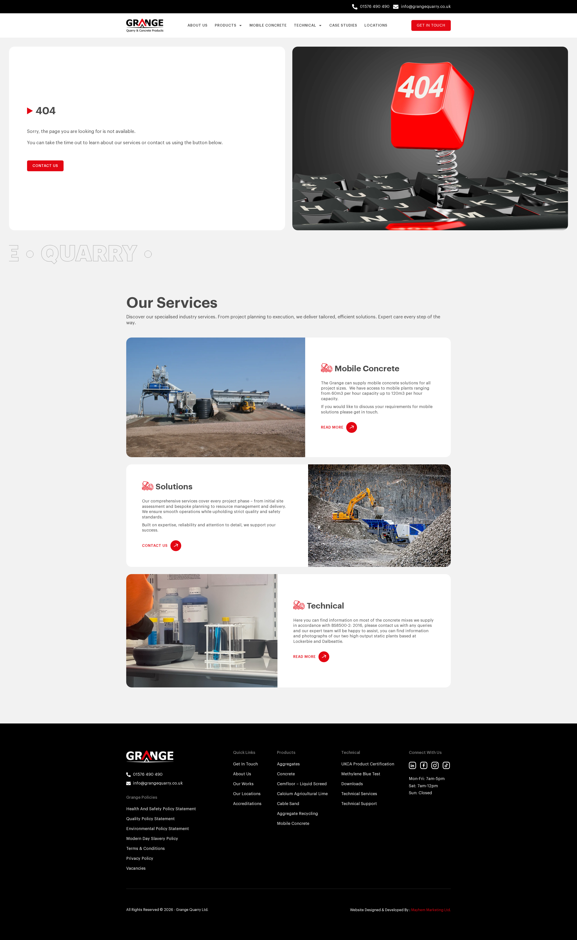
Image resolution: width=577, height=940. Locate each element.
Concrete (286, 774)
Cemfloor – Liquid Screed (302, 784)
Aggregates (288, 764)
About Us (198, 25)
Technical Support (359, 804)
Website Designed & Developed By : (400, 910)
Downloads (352, 784)
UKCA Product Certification (367, 764)
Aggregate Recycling (297, 814)
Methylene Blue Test (360, 774)
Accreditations (247, 804)
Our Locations (247, 794)
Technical (305, 25)
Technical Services (359, 794)
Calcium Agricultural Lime (302, 794)
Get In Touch (245, 764)
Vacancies (136, 868)
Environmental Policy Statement (157, 829)
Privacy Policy (139, 858)
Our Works (243, 784)
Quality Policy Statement (150, 819)
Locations (375, 25)
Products (225, 25)
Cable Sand (288, 804)
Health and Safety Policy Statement (161, 809)
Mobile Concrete (268, 25)
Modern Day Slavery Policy (152, 839)
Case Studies (343, 25)
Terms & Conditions (145, 848)
